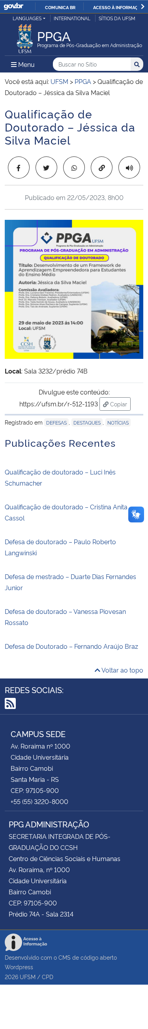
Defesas (56, 422)
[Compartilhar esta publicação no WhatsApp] (74, 167)
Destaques (87, 422)
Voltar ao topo (121, 669)
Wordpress (19, 966)
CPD (47, 976)
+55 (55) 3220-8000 (39, 801)
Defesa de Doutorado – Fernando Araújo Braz (71, 646)
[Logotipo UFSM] (25, 36)
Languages (27, 18)
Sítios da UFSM (117, 18)
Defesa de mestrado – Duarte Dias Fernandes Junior (70, 582)
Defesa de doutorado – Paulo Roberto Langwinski (60, 547)
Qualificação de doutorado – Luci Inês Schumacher (60, 477)
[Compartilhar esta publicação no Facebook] (19, 167)
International (72, 18)
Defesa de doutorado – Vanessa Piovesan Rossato (65, 617)
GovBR (13, 6)
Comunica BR (60, 7)
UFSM (28, 976)
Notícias (118, 422)
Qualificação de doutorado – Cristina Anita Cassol (66, 512)
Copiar (120, 404)
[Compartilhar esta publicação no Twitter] (46, 167)
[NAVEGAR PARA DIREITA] (142, 6)
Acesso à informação (118, 7)
